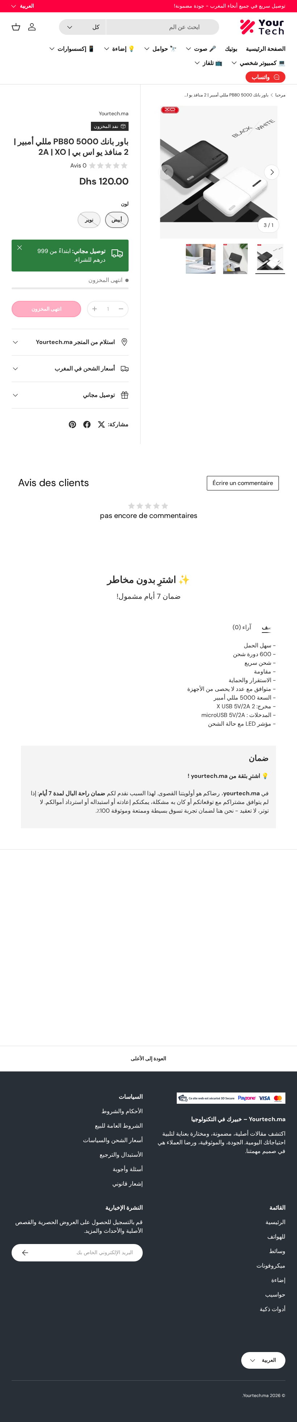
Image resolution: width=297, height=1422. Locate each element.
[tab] (269, 627)
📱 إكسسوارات (76, 49)
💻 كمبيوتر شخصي (262, 63)
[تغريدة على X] (101, 424)
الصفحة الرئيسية (265, 49)
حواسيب (275, 1294)
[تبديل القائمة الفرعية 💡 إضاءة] (106, 48)
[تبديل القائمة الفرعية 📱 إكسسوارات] (51, 48)
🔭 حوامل (164, 49)
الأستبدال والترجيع (121, 1154)
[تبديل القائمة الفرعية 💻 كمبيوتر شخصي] (234, 62)
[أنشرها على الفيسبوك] (87, 424)
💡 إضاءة (123, 49)
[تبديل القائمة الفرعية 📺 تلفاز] (197, 62)
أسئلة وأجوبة (128, 1169)
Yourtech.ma (114, 113)
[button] (16, 27)
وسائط (277, 1251)
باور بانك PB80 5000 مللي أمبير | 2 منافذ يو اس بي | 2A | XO (224, 95)
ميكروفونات (270, 1265)
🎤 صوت (205, 49)
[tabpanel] (148, 684)
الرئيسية (275, 1222)
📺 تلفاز (212, 63)
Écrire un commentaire (243, 483)
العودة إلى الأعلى (148, 1058)
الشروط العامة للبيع (119, 1125)
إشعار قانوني (127, 1183)
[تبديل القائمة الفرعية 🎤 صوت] (188, 48)
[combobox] (139, 27)
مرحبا (280, 95)
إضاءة (278, 1280)
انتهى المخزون (47, 309)
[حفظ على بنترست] (72, 424)
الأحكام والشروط (122, 1111)
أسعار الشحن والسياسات (113, 1140)
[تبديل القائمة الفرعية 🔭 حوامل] (146, 48)
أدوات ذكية (272, 1309)
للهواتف (276, 1236)
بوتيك (231, 49)
